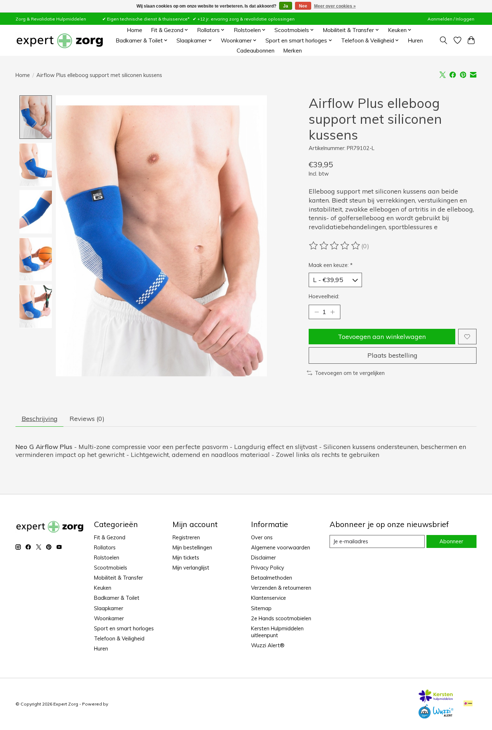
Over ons (262, 537)
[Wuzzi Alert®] (436, 716)
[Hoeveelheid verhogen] (332, 312)
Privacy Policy (267, 567)
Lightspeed (121, 704)
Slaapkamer (108, 608)
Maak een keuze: (331, 265)
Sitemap (261, 608)
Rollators (105, 547)
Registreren (186, 537)
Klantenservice (268, 597)
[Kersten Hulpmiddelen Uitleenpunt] (436, 700)
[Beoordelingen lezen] (335, 245)
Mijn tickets (186, 557)
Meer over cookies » (335, 6)
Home (134, 30)
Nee (303, 6)
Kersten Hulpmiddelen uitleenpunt (277, 632)
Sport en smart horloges (124, 628)
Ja (285, 6)
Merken (292, 50)
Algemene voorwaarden (280, 547)
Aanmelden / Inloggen (451, 19)
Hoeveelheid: (324, 296)
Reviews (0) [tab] (87, 418)
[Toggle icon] (443, 40)
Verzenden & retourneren (281, 587)
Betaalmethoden (271, 577)
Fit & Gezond (109, 537)
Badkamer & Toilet (116, 597)
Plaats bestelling (392, 355)
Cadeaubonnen (255, 50)
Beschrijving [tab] (40, 418)
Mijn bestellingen (192, 547)
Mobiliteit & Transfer (118, 577)
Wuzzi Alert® (268, 645)
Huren (415, 40)
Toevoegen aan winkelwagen (382, 336)
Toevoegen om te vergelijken (350, 372)
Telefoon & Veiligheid (119, 638)
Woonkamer (109, 618)
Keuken (102, 587)
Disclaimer (263, 557)
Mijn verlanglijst (191, 567)
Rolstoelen (106, 557)
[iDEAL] (468, 703)
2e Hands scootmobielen (281, 618)
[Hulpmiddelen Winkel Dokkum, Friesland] (59, 40)
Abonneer (451, 541)
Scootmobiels (110, 567)
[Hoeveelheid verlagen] (317, 312)
